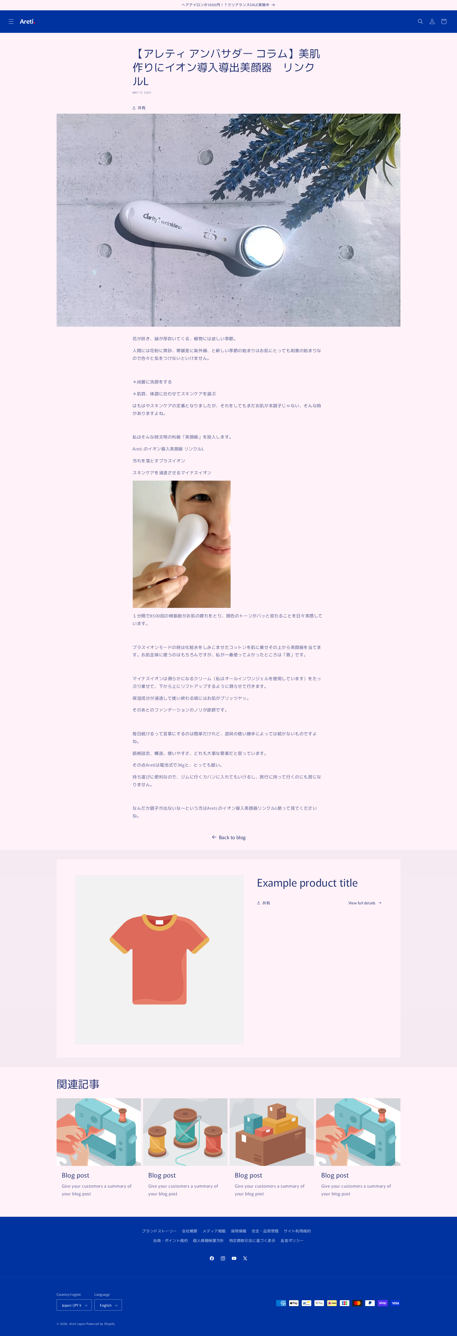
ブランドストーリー (159, 1230)
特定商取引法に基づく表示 (252, 1240)
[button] (11, 21)
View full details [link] (362, 902)
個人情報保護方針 (208, 1240)
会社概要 (189, 1230)
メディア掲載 (214, 1230)
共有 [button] (141, 107)
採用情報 (238, 1230)
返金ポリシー (292, 1240)
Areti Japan (77, 1324)
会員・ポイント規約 (170, 1240)
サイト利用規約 (297, 1230)
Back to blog (232, 837)
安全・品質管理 (265, 1230)
